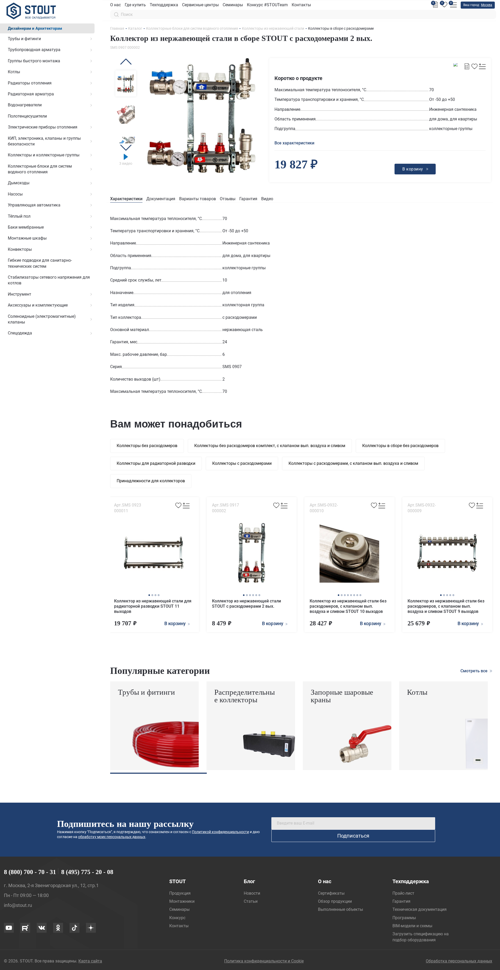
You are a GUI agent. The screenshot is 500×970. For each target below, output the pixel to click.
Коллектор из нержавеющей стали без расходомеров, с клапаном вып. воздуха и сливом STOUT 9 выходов (446, 606)
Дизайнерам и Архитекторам (35, 28)
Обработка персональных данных (459, 961)
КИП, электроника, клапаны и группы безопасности (44, 141)
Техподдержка (164, 4)
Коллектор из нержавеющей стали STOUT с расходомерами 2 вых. (246, 604)
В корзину (175, 623)
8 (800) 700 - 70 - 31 (30, 872)
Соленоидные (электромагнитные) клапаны (42, 319)
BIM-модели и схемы (412, 925)
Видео (267, 198)
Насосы (15, 194)
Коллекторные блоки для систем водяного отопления (40, 169)
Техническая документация (419, 909)
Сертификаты (331, 893)
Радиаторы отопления (30, 83)
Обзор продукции (335, 901)
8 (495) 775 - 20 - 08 (87, 872)
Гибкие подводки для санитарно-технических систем (40, 263)
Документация (160, 198)
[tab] (126, 199)
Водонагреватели (25, 104)
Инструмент (19, 294)
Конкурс (177, 917)
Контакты (301, 4)
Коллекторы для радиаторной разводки (156, 463)
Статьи (251, 901)
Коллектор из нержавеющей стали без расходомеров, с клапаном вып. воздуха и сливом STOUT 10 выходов (348, 606)
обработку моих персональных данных (111, 837)
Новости (252, 893)
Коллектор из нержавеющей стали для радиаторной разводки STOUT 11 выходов (152, 606)
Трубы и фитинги (24, 38)
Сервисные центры (200, 4)
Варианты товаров (197, 198)
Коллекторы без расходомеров (147, 445)
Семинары (233, 4)
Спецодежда (20, 333)
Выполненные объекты (340, 909)
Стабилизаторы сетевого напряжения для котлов (49, 280)
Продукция (180, 893)
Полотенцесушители (27, 116)
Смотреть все (474, 670)
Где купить (135, 4)
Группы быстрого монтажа (34, 60)
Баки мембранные (26, 227)
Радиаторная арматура (31, 93)
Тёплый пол (19, 216)
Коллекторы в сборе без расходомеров (400, 445)
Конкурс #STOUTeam (267, 4)
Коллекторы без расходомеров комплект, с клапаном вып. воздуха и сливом (269, 445)
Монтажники (182, 901)
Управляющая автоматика (34, 205)
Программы (404, 917)
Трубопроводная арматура (34, 49)
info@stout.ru (18, 905)
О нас (115, 4)
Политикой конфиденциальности (220, 832)
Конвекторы (20, 249)
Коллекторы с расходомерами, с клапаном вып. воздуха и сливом (353, 463)
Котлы (14, 71)
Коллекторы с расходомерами (242, 463)
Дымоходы (18, 182)
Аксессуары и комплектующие (38, 305)
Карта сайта (90, 961)
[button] (126, 61)
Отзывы (227, 198)
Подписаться (353, 836)
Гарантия (248, 198)
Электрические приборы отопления (42, 127)
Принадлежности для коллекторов (151, 480)
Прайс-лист (403, 893)
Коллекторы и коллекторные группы (43, 154)
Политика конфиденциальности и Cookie (264, 961)
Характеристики (126, 198)
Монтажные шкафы (27, 238)
